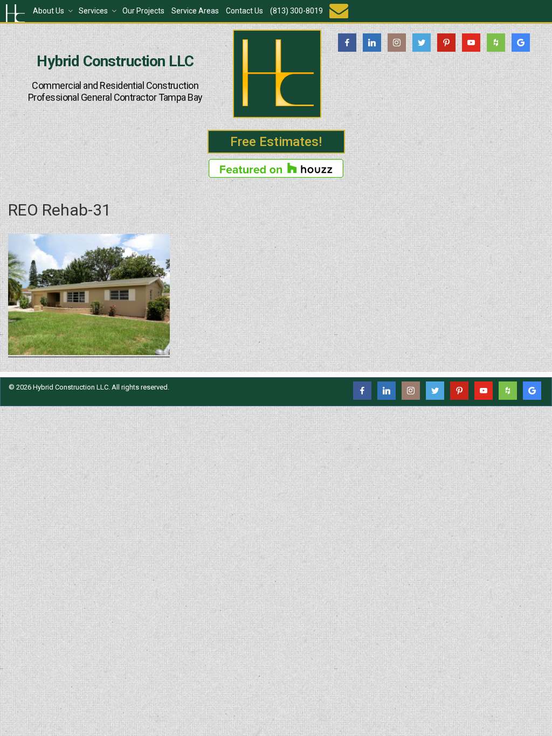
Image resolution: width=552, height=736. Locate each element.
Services (93, 10)
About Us (48, 10)
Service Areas (195, 10)
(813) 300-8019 (296, 10)
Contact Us (244, 10)
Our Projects (143, 10)
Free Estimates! (276, 141)
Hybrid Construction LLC (115, 61)
